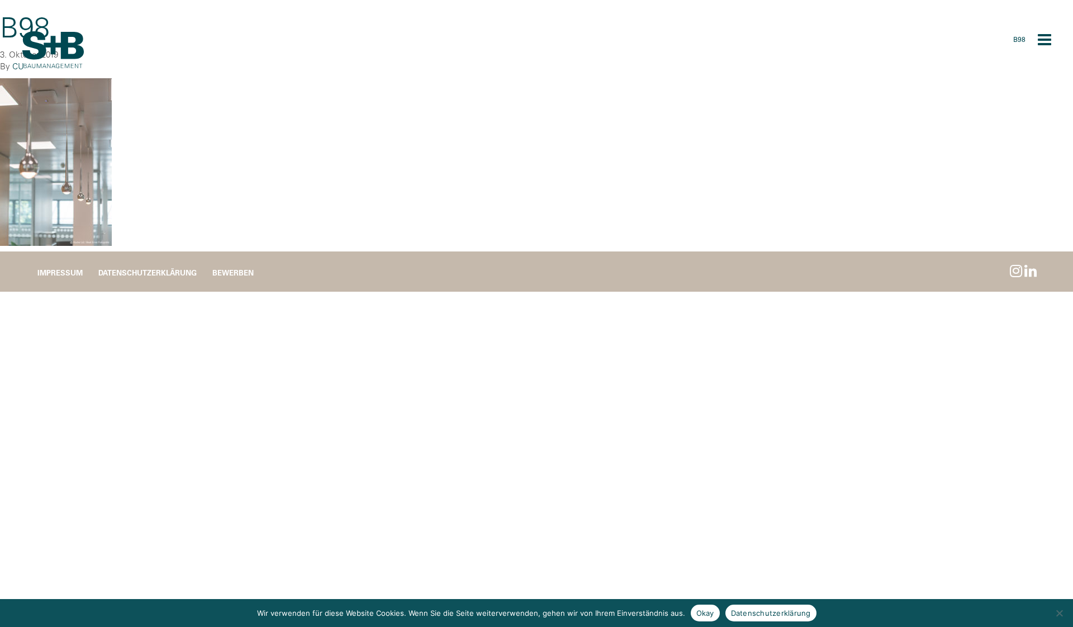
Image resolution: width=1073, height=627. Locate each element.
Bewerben (233, 272)
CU (18, 66)
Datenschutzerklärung (147, 272)
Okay (705, 613)
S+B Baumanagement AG (53, 50)
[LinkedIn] (1030, 270)
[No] (1059, 613)
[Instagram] (1016, 270)
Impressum (60, 272)
